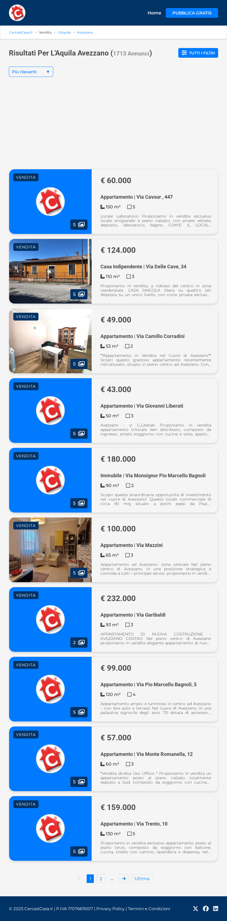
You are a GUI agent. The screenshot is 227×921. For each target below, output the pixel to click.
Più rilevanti (31, 71)
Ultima (142, 878)
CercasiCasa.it (21, 32)
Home (154, 13)
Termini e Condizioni (149, 908)
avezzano (85, 32)
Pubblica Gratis (191, 13)
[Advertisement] (113, 127)
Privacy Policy (111, 908)
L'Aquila (64, 32)
